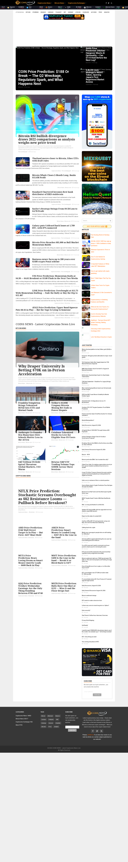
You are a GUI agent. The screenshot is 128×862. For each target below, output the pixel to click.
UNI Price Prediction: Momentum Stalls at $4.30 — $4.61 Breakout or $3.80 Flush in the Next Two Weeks (47, 277)
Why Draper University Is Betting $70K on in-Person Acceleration (41, 370)
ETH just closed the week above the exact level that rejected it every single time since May (96, 552)
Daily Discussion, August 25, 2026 (91, 425)
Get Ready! (85, 625)
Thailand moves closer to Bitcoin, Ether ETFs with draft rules (55, 159)
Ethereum (35, 12)
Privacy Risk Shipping (88, 620)
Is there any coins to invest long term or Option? (95, 605)
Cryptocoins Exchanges (24, 722)
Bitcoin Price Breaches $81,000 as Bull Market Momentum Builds (55, 243)
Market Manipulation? (88, 420)
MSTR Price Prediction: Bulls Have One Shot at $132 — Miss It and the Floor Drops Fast (64, 587)
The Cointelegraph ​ (23, 151)
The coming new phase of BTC (90, 641)
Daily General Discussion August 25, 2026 (93, 449)
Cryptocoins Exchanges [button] (76, 3)
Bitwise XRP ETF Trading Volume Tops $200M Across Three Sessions (62, 465)
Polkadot (58, 12)
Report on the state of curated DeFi (91, 516)
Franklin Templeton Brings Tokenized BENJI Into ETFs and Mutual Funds (29, 406)
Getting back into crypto (88, 527)
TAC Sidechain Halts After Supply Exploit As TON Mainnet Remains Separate (95, 363)
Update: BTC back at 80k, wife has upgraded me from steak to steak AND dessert (97, 510)
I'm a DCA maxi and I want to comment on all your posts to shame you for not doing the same (96, 546)
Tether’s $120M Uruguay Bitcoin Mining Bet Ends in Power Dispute (61, 406)
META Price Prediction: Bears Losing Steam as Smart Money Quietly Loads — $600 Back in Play (30, 560)
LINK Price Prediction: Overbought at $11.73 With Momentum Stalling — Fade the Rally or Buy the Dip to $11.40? (47, 293)
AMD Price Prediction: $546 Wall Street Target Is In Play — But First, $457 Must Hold (30, 531)
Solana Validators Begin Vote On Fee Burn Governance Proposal (94, 437)
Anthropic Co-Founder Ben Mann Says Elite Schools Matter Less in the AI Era (30, 436)
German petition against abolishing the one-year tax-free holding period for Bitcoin (97, 539)
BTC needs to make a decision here (92, 600)
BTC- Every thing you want (89, 636)
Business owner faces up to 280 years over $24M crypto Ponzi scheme (53, 260)
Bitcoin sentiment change (89, 595)
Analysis (106, 12)
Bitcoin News (61, 187)
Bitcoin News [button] (59, 3)
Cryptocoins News (56, 170)
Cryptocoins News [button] (44, 3)
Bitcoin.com (68, 187)
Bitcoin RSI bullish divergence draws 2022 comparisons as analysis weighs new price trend (46, 139)
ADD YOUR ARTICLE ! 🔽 (97, 226)
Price (100, 12)
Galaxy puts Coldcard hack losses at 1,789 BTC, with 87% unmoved (53, 226)
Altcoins (93, 12)
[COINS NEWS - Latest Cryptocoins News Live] (25, 3)
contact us (90, 735)
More (19, 725)
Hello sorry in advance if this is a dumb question (95, 480)
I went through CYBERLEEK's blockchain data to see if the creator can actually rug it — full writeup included (97, 631)
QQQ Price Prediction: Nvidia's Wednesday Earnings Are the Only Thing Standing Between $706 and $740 (30, 588)
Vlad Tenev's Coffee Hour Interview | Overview (95, 615)
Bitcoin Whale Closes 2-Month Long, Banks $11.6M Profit (54, 176)
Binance (43, 12)
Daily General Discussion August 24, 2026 (93, 590)
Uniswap (70, 12)
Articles (85, 229)
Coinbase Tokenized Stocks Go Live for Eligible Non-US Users (63, 435)
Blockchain (68, 286)
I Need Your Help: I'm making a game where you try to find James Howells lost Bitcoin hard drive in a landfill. (97, 466)
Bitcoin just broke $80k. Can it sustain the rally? (95, 459)
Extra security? (86, 610)
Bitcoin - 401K (86, 454)
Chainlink (86, 12)
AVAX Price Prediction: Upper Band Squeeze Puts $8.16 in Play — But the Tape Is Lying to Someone (47, 308)
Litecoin (77, 12)
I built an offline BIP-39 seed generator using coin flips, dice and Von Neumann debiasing (96, 521)
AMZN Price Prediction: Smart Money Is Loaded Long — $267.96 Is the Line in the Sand (64, 532)
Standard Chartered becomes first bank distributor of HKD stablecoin (52, 193)
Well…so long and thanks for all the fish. (93, 504)
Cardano (50, 12)
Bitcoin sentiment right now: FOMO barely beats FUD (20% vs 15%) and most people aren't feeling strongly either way (97, 560)
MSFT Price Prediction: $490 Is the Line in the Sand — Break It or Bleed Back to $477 (63, 559)
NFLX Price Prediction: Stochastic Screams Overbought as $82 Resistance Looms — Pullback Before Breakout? (47, 496)
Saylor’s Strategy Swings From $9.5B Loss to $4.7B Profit (54, 209)
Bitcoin (28, 12)
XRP (65, 12)
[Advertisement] (64, 33)
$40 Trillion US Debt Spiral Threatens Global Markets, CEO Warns (29, 465)
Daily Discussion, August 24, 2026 (91, 585)
